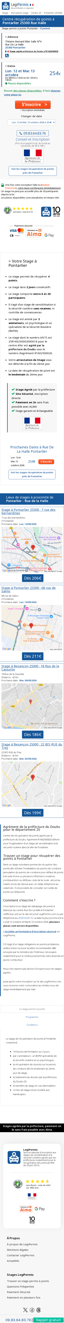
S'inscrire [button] (46, 461)
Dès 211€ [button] (32, 656)
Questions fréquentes (20, 1286)
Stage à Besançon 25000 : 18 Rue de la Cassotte (30, 668)
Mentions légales (17, 1249)
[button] (33, 104)
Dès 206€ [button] (32, 578)
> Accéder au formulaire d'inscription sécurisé (29, 931)
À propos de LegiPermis (22, 1244)
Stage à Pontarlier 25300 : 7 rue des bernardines (28, 511)
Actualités (13, 1260)
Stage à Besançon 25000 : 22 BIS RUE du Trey (31, 746)
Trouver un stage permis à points (28, 1281)
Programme (32, 1017)
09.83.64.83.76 (34, 133)
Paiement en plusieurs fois (23, 1297)
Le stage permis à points (32, 1009)
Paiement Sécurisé (18, 1292)
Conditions (32, 1024)
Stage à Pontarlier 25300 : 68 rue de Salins (28, 589)
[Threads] (38, 1309)
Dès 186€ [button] (32, 734)
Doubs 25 (36, 12)
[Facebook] (32, 1309)
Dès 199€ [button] (32, 812)
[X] (25, 1309)
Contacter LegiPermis (20, 1255)
